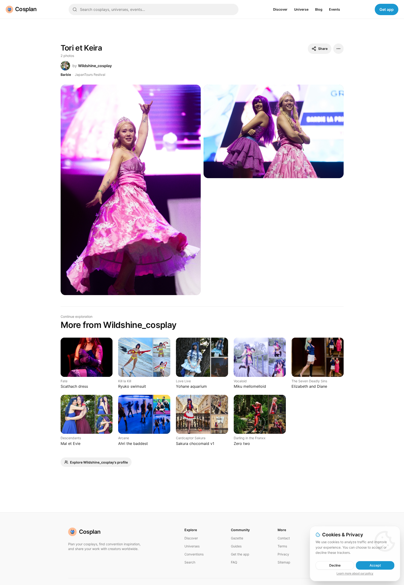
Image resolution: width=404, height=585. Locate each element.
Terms (282, 546)
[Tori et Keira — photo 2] (274, 131)
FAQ (234, 562)
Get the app (240, 554)
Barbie (66, 75)
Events (334, 9)
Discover (280, 9)
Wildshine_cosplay (95, 65)
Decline (335, 565)
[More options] (338, 48)
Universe (301, 9)
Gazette (237, 538)
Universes (192, 546)
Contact (284, 538)
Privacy (283, 554)
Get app (386, 9)
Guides (236, 546)
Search (189, 562)
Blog (318, 9)
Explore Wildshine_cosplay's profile (99, 462)
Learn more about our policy (355, 573)
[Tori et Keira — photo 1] (131, 190)
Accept (375, 565)
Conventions (194, 554)
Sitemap (284, 562)
